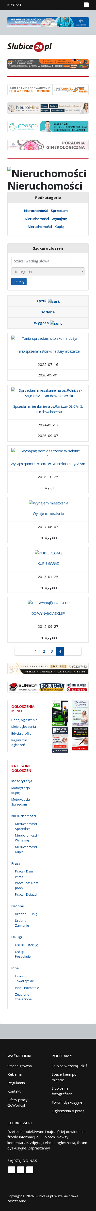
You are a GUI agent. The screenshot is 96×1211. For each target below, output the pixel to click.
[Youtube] (29, 1169)
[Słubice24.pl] (29, 46)
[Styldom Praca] (60, 712)
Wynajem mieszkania (48, 513)
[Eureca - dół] (48, 686)
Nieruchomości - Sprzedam (45, 210)
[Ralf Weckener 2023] (80, 738)
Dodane (47, 311)
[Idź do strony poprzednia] (27, 651)
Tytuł (41, 300)
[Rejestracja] (70, 4)
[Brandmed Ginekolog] (48, 144)
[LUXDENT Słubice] (80, 712)
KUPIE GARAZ (48, 563)
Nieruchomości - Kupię (46, 226)
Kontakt (14, 4)
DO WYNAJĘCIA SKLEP (48, 613)
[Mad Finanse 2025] (48, 89)
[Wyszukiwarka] (77, 4)
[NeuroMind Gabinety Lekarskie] (48, 107)
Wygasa (41, 322)
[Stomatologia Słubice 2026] (48, 63)
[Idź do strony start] (19, 651)
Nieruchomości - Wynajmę (46, 218)
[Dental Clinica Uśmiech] (60, 739)
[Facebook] (11, 1169)
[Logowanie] (63, 4)
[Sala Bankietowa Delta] (48, 668)
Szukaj (19, 281)
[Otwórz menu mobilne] (86, 4)
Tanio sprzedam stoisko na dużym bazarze (48, 351)
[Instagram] (20, 1169)
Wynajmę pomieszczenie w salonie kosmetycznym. (48, 463)
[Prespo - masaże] (48, 126)
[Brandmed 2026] (48, 21)
